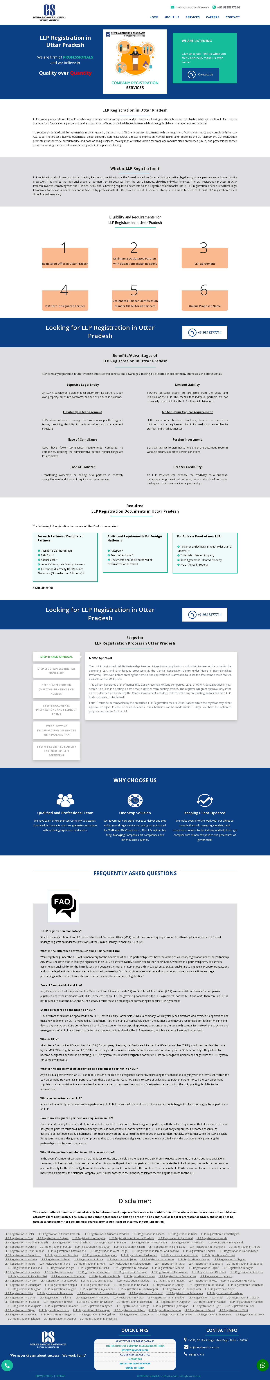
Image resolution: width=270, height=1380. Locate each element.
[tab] (56, 656)
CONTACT (233, 17)
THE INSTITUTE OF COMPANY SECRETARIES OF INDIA (135, 1345)
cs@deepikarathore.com (204, 1347)
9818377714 (196, 1354)
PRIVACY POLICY (45, 1376)
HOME (154, 17)
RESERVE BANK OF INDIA (134, 1350)
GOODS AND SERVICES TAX (135, 1354)
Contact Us (205, 74)
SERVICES (193, 17)
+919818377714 (209, 332)
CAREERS (212, 17)
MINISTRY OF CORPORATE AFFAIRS (135, 1341)
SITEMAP (60, 1376)
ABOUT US (171, 17)
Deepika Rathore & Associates (139, 190)
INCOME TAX (135, 1359)
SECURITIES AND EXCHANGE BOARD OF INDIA (135, 1365)
